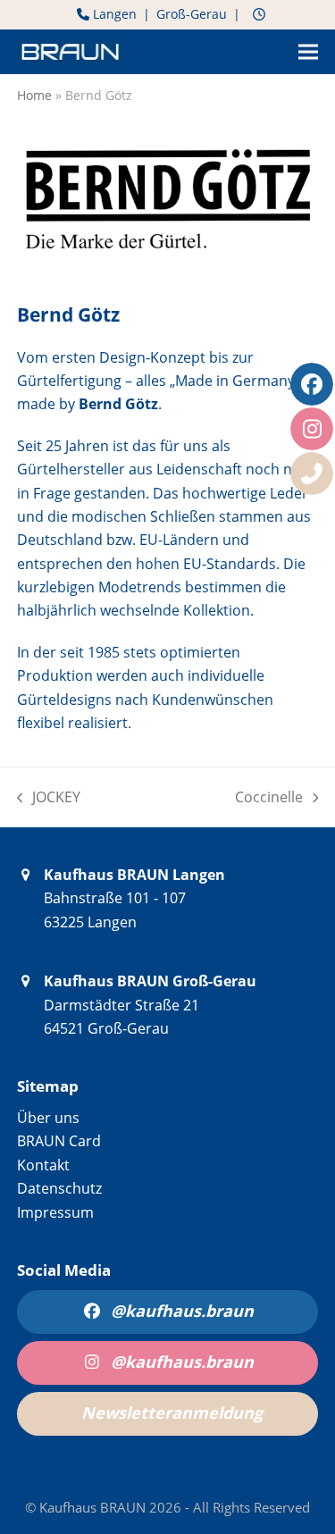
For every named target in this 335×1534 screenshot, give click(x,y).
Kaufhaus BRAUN (94, 1507)
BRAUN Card (59, 1141)
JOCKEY (49, 798)
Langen (113, 13)
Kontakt (43, 1165)
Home (34, 95)
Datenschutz (59, 1188)
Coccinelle (269, 798)
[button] (308, 52)
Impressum (55, 1212)
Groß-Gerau (191, 13)
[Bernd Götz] (168, 264)
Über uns (48, 1117)
